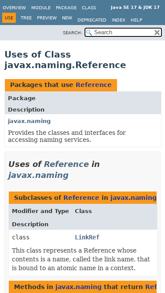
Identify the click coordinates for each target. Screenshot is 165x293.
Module (41, 7)
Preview (47, 17)
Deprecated (91, 20)
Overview (14, 7)
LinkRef (87, 237)
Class (89, 7)
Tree (26, 17)
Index (118, 20)
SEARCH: (72, 32)
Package (66, 7)
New (67, 17)
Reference (94, 84)
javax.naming (29, 121)
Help (136, 20)
